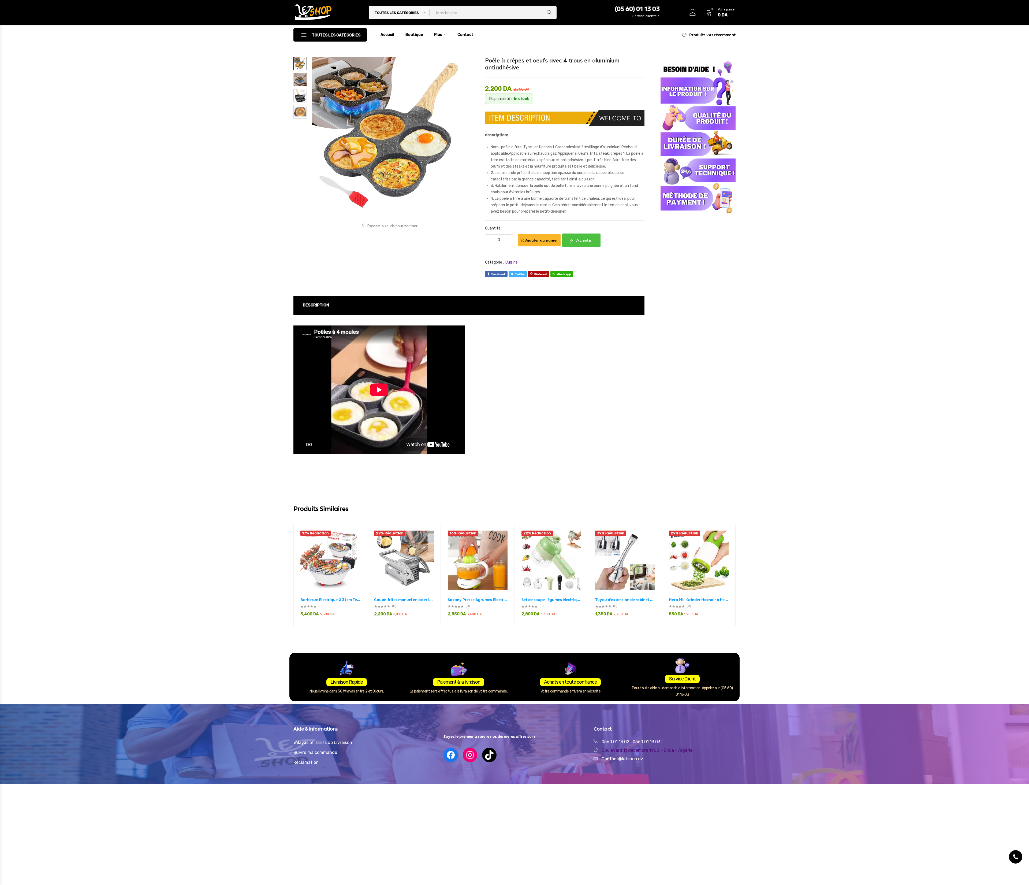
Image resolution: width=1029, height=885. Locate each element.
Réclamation (306, 762)
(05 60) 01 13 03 (637, 9)
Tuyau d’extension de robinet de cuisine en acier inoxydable (625, 600)
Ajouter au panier (541, 240)
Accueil (387, 34)
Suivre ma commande (315, 752)
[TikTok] (489, 755)
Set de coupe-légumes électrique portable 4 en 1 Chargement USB (551, 600)
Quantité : (493, 228)
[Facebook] (450, 755)
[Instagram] (470, 755)
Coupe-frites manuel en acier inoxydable (404, 600)
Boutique (414, 34)
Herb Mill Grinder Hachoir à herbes (699, 600)
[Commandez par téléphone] (1015, 857)
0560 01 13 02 (615, 741)
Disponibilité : (500, 99)
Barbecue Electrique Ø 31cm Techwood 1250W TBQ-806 (330, 600)
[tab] (316, 305)
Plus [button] (438, 34)
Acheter (584, 240)
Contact (465, 34)
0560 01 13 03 (647, 741)
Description (316, 305)
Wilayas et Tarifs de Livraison (322, 742)
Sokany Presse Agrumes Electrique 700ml (478, 600)
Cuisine (511, 262)
